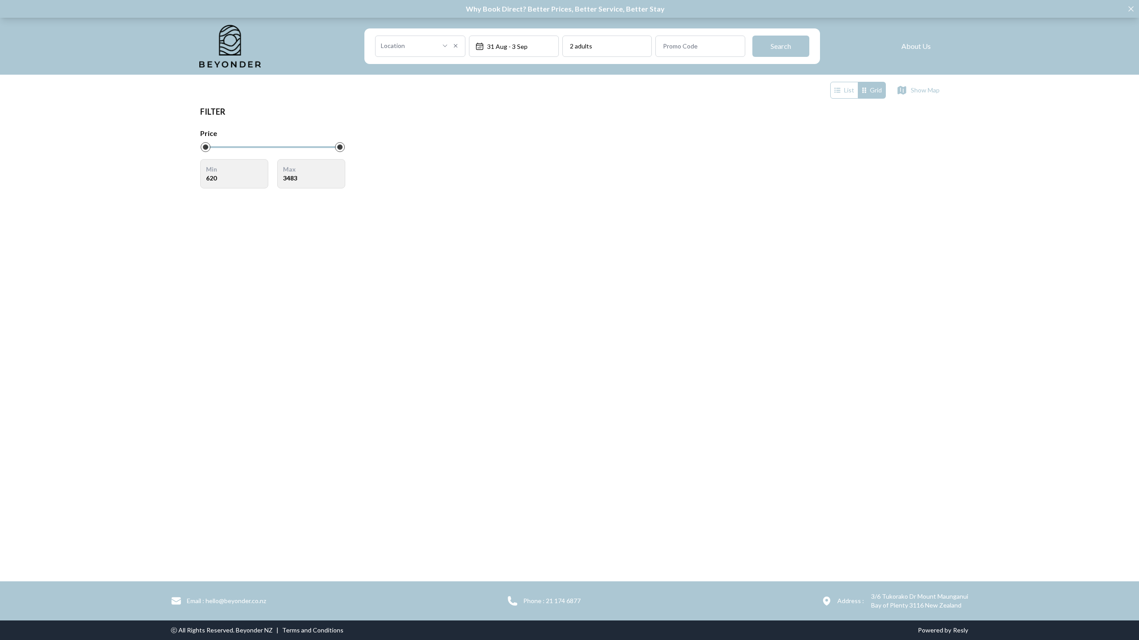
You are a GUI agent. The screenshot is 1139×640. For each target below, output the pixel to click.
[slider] (205, 147)
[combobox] (409, 46)
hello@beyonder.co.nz (226, 600)
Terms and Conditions (312, 630)
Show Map (925, 90)
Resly (960, 630)
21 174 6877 (552, 600)
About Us (916, 46)
